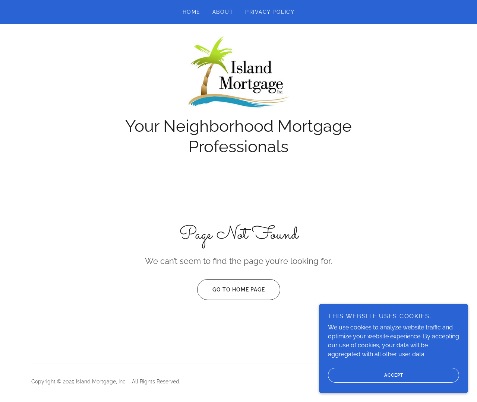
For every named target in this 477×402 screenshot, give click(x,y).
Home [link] (191, 12)
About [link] (223, 12)
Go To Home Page (238, 290)
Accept (393, 375)
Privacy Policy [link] (269, 12)
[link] (238, 73)
